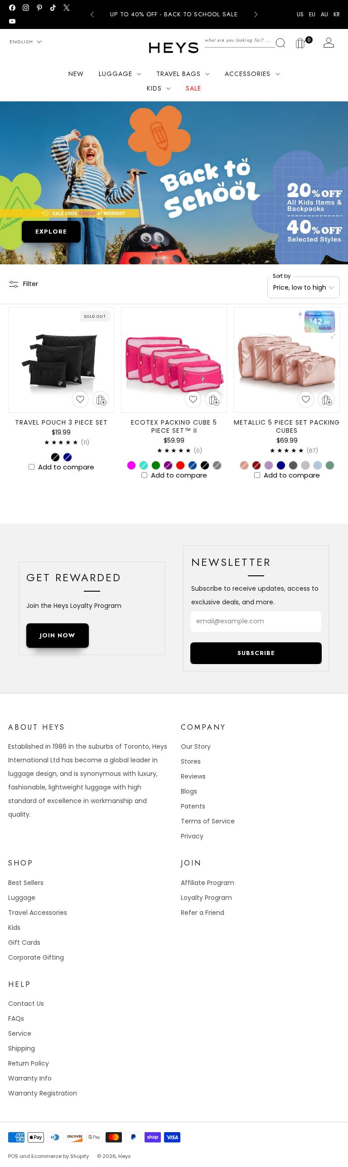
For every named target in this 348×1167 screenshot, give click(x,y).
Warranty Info (30, 1078)
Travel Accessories (37, 912)
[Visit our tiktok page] (53, 7)
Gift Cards (24, 942)
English (21, 41)
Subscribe (256, 653)
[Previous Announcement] (92, 14)
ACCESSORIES (248, 73)
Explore (51, 231)
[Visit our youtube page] (12, 21)
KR (337, 14)
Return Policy (28, 1063)
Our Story (196, 746)
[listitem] (174, 14)
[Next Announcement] (256, 14)
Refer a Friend (202, 912)
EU (312, 14)
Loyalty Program (206, 897)
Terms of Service (208, 821)
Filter (30, 283)
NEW (76, 73)
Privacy (192, 836)
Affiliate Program (207, 882)
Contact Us (26, 1003)
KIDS (154, 88)
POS (13, 1156)
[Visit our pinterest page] (39, 7)
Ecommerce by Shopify (60, 1156)
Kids (14, 927)
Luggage (21, 897)
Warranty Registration (42, 1093)
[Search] (245, 39)
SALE (193, 88)
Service (19, 1033)
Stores (191, 761)
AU (324, 14)
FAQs (16, 1018)
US (300, 14)
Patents (193, 806)
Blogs (189, 791)
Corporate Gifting (36, 957)
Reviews (193, 776)
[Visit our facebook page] (12, 7)
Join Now (57, 635)
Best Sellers (26, 882)
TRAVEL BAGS (178, 73)
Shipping (21, 1048)
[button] (80, 399)
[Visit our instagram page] (26, 7)
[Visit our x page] (66, 7)
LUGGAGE (115, 73)
